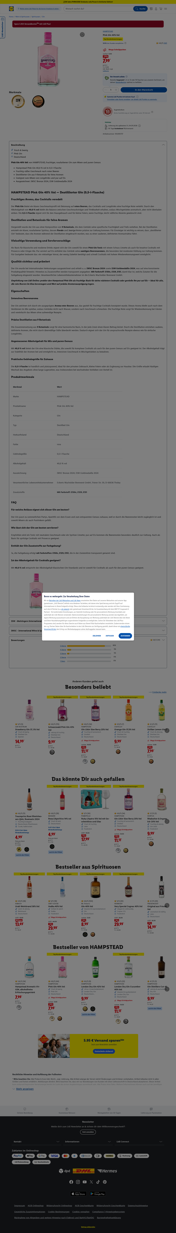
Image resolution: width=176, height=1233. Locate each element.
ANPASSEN (110, 636)
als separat (65, 609)
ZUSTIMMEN (125, 636)
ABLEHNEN (97, 636)
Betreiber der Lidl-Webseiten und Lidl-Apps (65, 600)
